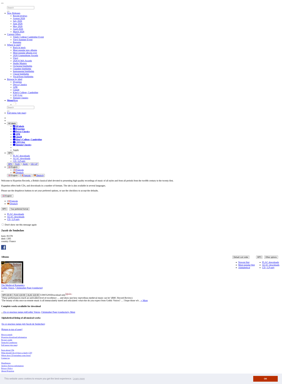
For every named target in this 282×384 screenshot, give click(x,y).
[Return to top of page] (11, 329)
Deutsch (19, 172)
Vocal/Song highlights (23, 76)
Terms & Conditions (9, 342)
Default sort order (241, 257)
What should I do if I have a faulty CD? (16, 353)
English (14, 175)
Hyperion (17, 82)
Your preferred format (19, 209)
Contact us (5, 358)
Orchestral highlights (22, 66)
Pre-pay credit (6, 340)
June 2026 (17, 23)
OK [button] (265, 379)
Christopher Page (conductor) (29, 288)
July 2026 (17, 21)
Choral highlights (21, 74)
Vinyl (15, 58)
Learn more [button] (79, 378)
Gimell (16, 90)
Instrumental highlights (23, 71)
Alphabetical (244, 267)
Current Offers (14, 34)
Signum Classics (20, 98)
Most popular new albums (25, 50)
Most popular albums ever (25, 53)
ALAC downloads (21, 158)
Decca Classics (20, 84)
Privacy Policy (7, 368)
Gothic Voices (7, 288)
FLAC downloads (21, 156)
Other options (271, 257)
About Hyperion (7, 371)
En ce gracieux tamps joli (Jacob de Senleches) (23, 324)
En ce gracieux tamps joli (15, 312)
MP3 (10, 153)
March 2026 (18, 31)
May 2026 (17, 26)
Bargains (17, 42)
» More (144, 300)
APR (15, 87)
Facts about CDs (7, 350)
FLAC (17, 164)
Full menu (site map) (16, 113)
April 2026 (18, 29)
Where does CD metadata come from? (16, 355)
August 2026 (19, 18)
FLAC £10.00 (19, 295)
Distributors (6, 363)
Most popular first (246, 265)
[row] (141, 281)
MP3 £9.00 (7, 295)
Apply (16, 150)
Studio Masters (20, 63)
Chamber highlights (22, 68)
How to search (6, 334)
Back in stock (19, 47)
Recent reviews (20, 16)
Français (19, 170)
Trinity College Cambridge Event (28, 37)
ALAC (25, 164)
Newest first (243, 262)
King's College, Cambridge (25, 92)
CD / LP (34, 164)
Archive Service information (12, 366)
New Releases (13, 13)
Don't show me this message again (20, 224)
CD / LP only (19, 161)
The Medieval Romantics (13, 285)
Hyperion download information (14, 337)
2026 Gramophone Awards (25, 55)
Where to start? (14, 45)
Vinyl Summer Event (22, 39)
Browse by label (14, 79)
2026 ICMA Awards (22, 60)
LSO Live (17, 95)
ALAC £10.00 (33, 295)
